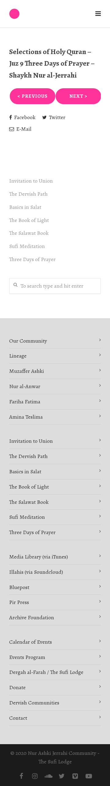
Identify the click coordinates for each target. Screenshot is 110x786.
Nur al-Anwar (24, 386)
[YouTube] (88, 776)
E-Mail (23, 129)
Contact (18, 718)
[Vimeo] (75, 776)
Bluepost (19, 587)
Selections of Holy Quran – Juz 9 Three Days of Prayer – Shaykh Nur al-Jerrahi (52, 63)
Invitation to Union (31, 180)
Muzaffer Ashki (26, 371)
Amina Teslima (26, 416)
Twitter (56, 117)
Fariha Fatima (24, 401)
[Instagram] (35, 776)
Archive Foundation (31, 617)
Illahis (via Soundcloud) (36, 572)
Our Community (28, 340)
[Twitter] (62, 776)
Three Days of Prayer (32, 259)
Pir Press (19, 602)
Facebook (24, 117)
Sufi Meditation (27, 246)
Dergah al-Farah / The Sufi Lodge (46, 672)
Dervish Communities (34, 702)
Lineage (18, 355)
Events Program (27, 657)
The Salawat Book (29, 233)
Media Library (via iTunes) (38, 556)
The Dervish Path (28, 194)
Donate (17, 687)
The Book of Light (29, 220)
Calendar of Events (30, 642)
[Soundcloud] (48, 776)
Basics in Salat (25, 207)
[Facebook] (21, 776)
